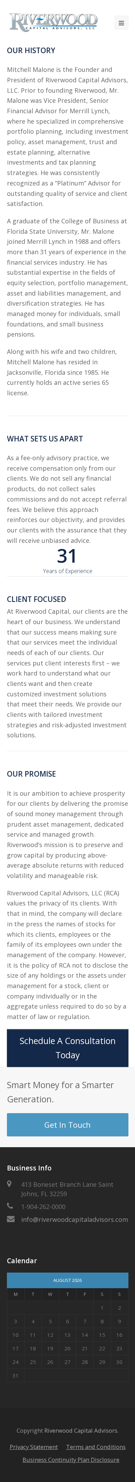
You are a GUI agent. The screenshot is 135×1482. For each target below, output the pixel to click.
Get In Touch (67, 1124)
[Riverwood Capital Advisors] (54, 22)
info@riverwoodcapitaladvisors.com (74, 1219)
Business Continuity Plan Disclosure (70, 1460)
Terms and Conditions (96, 1447)
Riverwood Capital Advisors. (81, 1430)
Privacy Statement (34, 1447)
